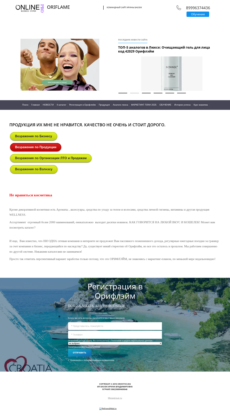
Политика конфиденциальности (84, 346)
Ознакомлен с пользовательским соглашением (92, 360)
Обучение (198, 14)
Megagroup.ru (115, 398)
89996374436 (198, 7)
